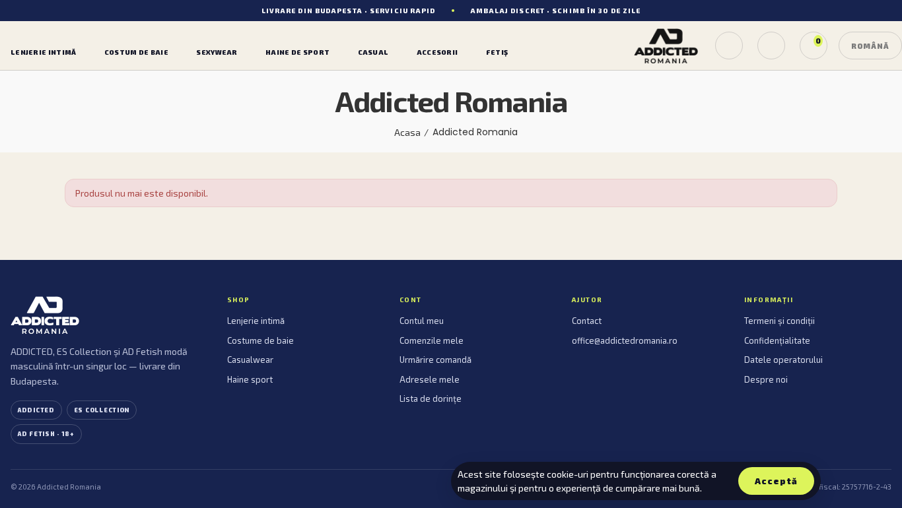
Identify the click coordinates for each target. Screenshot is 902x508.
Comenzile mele (431, 340)
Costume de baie (260, 340)
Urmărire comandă (435, 359)
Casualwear (250, 359)
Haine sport (250, 379)
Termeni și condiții (779, 320)
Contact (587, 320)
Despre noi (766, 379)
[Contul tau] (771, 45)
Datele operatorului (783, 359)
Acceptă (776, 481)
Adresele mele (429, 379)
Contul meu (421, 320)
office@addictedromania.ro (624, 340)
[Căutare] (729, 45)
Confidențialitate (777, 340)
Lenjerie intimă (256, 320)
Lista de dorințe (430, 398)
